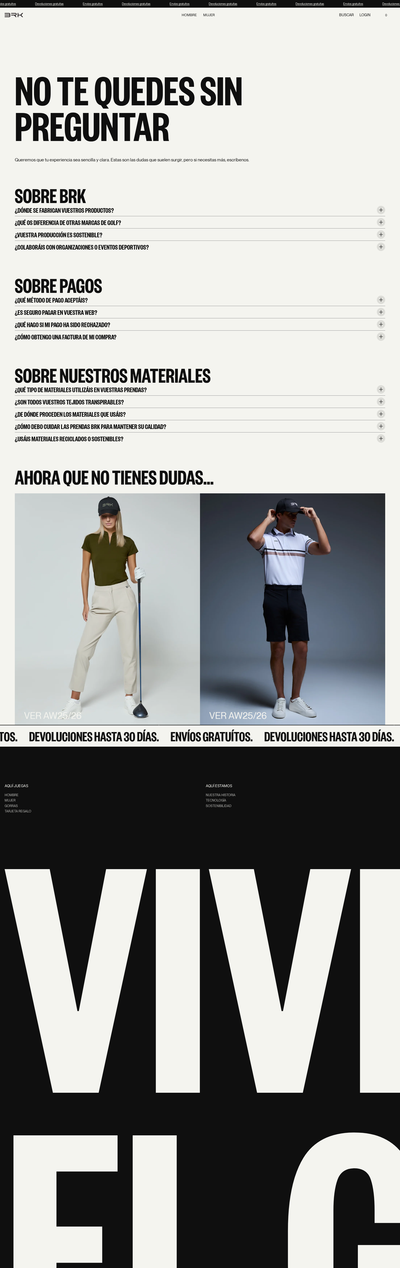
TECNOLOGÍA (216, 800)
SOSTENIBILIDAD (218, 806)
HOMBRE (12, 795)
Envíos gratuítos (89, 4)
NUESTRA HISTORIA (220, 795)
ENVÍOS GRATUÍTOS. (198, 736)
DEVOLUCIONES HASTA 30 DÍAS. (80, 736)
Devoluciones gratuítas (45, 4)
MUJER (10, 800)
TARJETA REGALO (18, 811)
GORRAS (11, 806)
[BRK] (14, 15)
